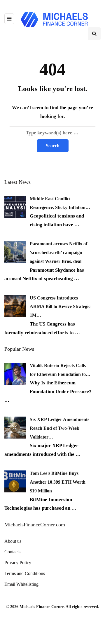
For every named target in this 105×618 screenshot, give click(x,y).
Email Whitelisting (21, 584)
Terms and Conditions (24, 573)
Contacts (12, 551)
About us (12, 541)
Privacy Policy (17, 562)
